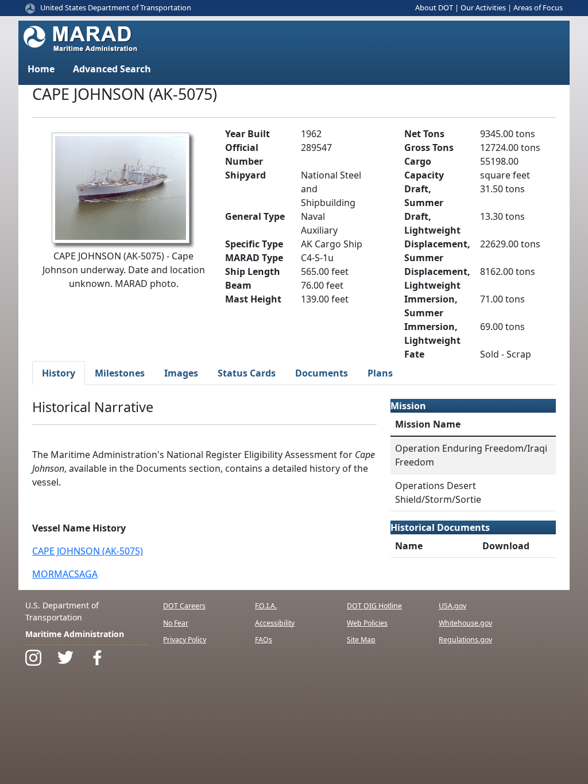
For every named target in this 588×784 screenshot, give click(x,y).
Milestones (120, 373)
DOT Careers (184, 606)
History (58, 373)
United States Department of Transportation (115, 7)
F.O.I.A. (266, 606)
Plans (380, 373)
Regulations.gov (465, 640)
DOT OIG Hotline (374, 606)
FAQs (263, 640)
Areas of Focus (538, 7)
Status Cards (247, 373)
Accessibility (275, 623)
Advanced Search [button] (112, 69)
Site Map (361, 640)
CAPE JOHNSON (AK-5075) (87, 551)
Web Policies (367, 623)
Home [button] (41, 69)
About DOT (434, 7)
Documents (321, 373)
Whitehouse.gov (465, 623)
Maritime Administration (74, 633)
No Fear (175, 623)
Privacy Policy (184, 640)
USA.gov (452, 606)
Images (181, 373)
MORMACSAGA (65, 574)
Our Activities (483, 7)
